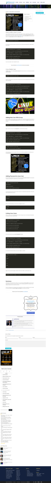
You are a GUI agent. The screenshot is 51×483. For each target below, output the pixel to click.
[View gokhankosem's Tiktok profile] (12, 323)
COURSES (16, 2)
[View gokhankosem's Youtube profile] (12, 320)
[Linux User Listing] (3, 371)
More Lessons (3, 443)
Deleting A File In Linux (6, 406)
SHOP (31, 2)
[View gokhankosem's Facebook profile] (12, 319)
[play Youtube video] (20, 106)
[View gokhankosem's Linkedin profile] (12, 326)
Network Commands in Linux (7, 376)
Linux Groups (43, 14)
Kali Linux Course (11, 330)
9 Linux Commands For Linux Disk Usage (7, 396)
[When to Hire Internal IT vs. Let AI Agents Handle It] (2, 449)
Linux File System (5, 374)
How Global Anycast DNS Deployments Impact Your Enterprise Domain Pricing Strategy (8, 459)
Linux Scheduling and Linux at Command (7, 384)
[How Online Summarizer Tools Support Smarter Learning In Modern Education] (2, 452)
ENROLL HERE (42, 2)
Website (34, 337)
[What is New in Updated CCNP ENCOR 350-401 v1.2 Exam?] (2, 456)
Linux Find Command (6, 379)
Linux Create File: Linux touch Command (7, 400)
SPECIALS (20, 2)
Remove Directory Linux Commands (6, 404)
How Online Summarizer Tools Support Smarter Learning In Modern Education (7, 452)
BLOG (24, 2)
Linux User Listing (38, 14)
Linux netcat (4, 402)
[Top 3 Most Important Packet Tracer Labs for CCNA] (2, 463)
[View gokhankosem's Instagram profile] (12, 322)
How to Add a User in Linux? (28, 16)
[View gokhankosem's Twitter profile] (12, 325)
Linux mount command (6, 393)
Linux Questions (25, 291)
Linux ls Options (5, 386)
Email (20, 337)
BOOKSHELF (34, 2)
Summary (26, 20)
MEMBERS (27, 2)
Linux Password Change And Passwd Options (7, 382)
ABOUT (38, 2)
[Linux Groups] (9, 371)
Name (6, 337)
